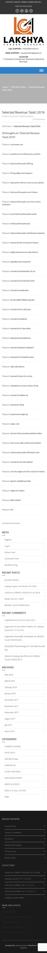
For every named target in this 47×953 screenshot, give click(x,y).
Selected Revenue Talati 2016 (27, 126)
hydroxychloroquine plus (20, 223)
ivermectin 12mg (17, 405)
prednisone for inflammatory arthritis (25, 154)
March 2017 (10, 731)
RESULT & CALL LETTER (15, 790)
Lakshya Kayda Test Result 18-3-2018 (20, 586)
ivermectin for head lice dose (22, 357)
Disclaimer (9, 839)
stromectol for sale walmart (21, 462)
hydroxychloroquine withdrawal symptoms (27, 233)
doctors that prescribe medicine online (26, 433)
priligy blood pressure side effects (24, 252)
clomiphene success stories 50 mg (24, 386)
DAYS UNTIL (10, 752)
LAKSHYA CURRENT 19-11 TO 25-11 (20, 891)
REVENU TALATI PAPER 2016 (17, 605)
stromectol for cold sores (20, 309)
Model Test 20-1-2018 (14, 599)
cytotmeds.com (16, 144)
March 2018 (10, 681)
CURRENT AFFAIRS (13, 746)
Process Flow (10, 851)
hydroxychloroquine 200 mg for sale (24, 452)
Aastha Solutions (21, 945)
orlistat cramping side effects (17, 656)
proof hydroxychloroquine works (23, 214)
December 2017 (11, 700)
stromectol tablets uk (19, 395)
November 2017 (11, 706)
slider (7, 797)
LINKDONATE (10, 620)
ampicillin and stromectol (20, 262)
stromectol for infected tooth (22, 281)
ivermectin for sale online (20, 328)
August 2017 (10, 718)
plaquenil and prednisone (20, 338)
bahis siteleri (15, 500)
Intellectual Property (13, 845)
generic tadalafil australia (20, 481)
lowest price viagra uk (19, 414)
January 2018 (10, 693)
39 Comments (40, 119)
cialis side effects (17, 366)
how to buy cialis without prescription (25, 443)
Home (5, 87)
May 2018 (9, 674)
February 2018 (11, 687)
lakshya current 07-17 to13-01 (18, 879)
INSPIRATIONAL (18, 87)
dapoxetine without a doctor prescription (27, 182)
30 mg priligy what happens (21, 173)
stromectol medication (19, 290)
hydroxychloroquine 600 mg (21, 163)
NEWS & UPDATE (12, 784)
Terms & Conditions (13, 832)
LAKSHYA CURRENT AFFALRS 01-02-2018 (22, 592)
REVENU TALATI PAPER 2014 (13, 932)
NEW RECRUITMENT (13, 778)
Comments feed (12, 558)
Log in (7, 546)
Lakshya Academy (27, 116)
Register (8, 539)
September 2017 (12, 712)
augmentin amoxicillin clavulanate (19, 636)
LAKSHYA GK (10, 765)
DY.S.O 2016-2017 (27, 620)
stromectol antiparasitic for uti (22, 271)
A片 (11, 509)
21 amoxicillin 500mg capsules (22, 300)
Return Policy (10, 857)
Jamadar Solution (12, 580)
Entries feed (10, 552)
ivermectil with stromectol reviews (24, 242)
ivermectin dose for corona (21, 376)
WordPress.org (11, 565)
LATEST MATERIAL (13, 771)
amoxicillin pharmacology (15, 646)
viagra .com (14, 424)
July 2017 (8, 725)
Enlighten (23, 948)
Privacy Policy (10, 826)
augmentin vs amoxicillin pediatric (19, 626)
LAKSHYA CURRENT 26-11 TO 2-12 (19, 885)
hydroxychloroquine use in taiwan (24, 192)
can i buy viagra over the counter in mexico (27, 471)
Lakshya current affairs (14, 897)
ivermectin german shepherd (22, 347)
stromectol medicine (18, 319)
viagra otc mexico (17, 490)
